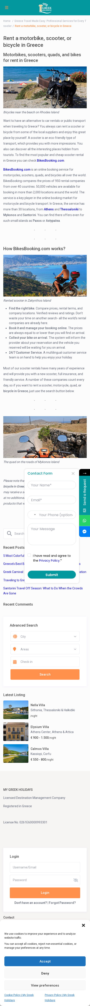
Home (6, 21)
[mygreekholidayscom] (84, 531)
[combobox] (33, 515)
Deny (45, 973)
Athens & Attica (63, 732)
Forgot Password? (62, 903)
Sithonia (36, 710)
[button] (83, 925)
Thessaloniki (69, 209)
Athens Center (41, 732)
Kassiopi (36, 754)
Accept (45, 961)
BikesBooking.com (50, 160)
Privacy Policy (49, 560)
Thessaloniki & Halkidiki (59, 710)
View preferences (45, 985)
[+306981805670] (84, 520)
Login (45, 893)
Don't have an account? (30, 903)
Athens (49, 209)
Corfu (47, 754)
